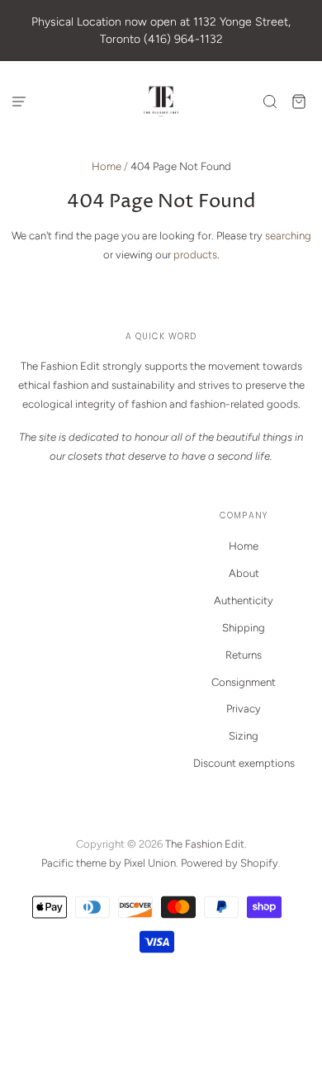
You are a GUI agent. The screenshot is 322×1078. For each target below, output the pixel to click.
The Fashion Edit (204, 844)
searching (288, 235)
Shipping (243, 628)
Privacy (243, 708)
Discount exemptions (244, 763)
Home (106, 166)
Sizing (243, 736)
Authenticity (243, 600)
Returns (243, 655)
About (244, 573)
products (195, 254)
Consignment (243, 682)
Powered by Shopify (229, 863)
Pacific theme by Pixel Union (108, 863)
